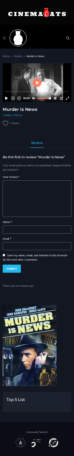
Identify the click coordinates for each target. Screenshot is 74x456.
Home (6, 56)
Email (7, 238)
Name (7, 222)
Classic (7, 115)
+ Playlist (14, 123)
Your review (11, 177)
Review (37, 143)
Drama (18, 56)
